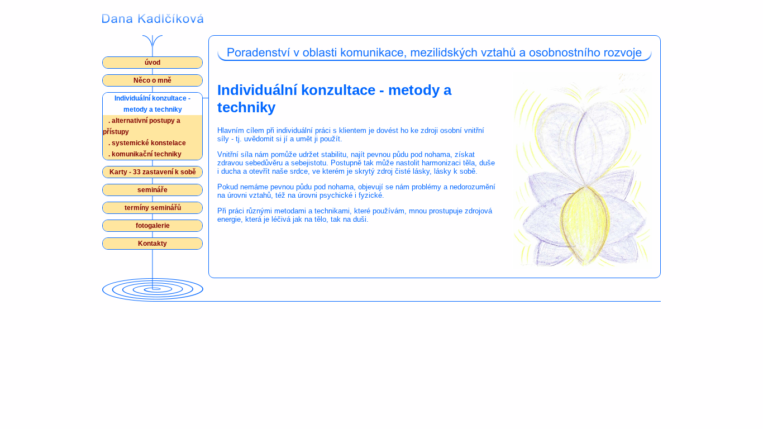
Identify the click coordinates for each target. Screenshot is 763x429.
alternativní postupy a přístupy (141, 126)
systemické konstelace (147, 143)
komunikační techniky (145, 154)
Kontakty (152, 243)
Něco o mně (152, 80)
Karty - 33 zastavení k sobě (152, 172)
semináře (152, 190)
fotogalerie (153, 226)
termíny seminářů (153, 208)
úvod (152, 62)
